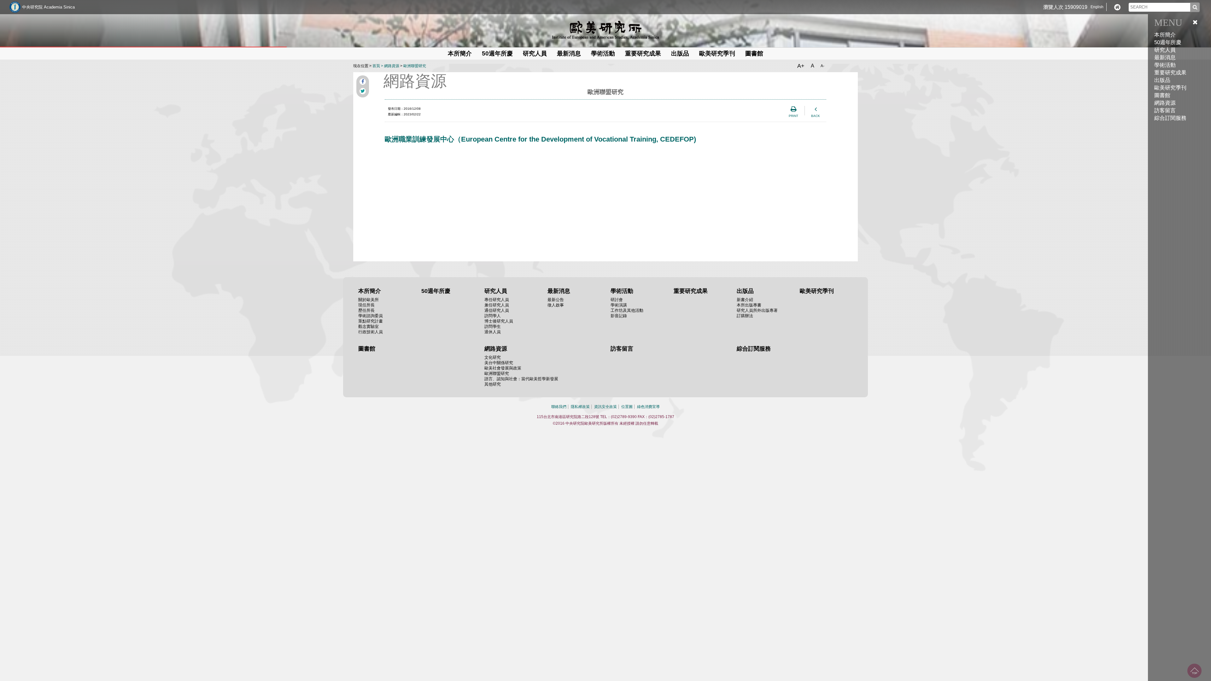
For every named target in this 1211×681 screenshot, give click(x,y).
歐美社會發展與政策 (502, 368)
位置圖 (627, 407)
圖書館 (1162, 95)
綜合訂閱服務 (1170, 118)
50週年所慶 (1167, 42)
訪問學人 (492, 315)
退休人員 (492, 331)
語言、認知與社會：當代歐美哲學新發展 (521, 378)
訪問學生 (492, 326)
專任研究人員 (496, 299)
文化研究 (492, 357)
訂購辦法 (745, 315)
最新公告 (555, 299)
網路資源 (391, 66)
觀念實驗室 (368, 326)
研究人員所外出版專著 (757, 310)
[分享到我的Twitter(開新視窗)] (363, 91)
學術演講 (619, 305)
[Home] (1117, 7)
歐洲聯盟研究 (414, 66)
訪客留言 (1165, 111)
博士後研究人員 (498, 321)
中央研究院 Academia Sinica (48, 7)
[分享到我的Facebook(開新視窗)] (363, 82)
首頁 (376, 66)
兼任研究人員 (496, 305)
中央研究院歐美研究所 (605, 30)
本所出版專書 (749, 305)
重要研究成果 (1170, 73)
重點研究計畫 (370, 321)
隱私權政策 (580, 407)
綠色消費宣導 (648, 407)
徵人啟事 (555, 305)
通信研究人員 (496, 310)
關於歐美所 (368, 299)
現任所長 (366, 305)
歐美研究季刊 (1170, 88)
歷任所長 (366, 310)
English (1097, 7)
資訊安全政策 (605, 407)
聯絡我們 (558, 407)
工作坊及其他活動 (627, 310)
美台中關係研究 (498, 362)
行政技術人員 (370, 331)
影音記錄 (619, 315)
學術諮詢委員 (370, 315)
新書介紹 (745, 299)
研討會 (617, 299)
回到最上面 (1194, 671)
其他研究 (492, 384)
